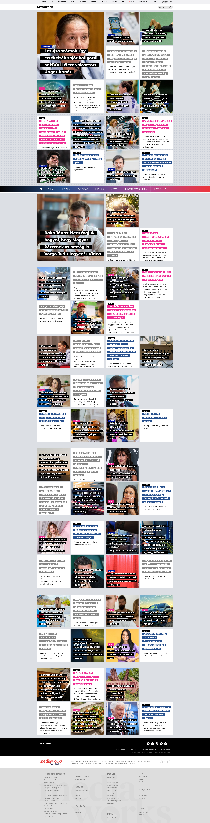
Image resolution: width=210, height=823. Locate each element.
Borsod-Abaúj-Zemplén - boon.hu (55, 785)
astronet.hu (111, 777)
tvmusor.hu (111, 806)
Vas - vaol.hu (79, 774)
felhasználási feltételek (137, 749)
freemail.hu (143, 793)
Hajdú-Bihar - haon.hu (51, 798)
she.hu (141, 782)
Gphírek (114, 2)
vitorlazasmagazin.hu (114, 801)
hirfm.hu (142, 815)
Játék (155, 2)
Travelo (104, 2)
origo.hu (78, 798)
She (123, 2)
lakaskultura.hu (112, 782)
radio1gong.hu (144, 812)
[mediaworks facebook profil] (162, 762)
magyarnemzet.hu (81, 790)
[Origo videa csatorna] (161, 743)
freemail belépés (165, 7)
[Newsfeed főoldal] (45, 743)
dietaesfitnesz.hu (113, 798)
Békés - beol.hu (49, 782)
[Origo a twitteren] (152, 743)
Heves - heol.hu (49, 801)
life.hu (141, 779)
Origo (44, 2)
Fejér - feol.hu (48, 793)
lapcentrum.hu (144, 801)
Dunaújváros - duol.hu (51, 790)
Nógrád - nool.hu (49, 808)
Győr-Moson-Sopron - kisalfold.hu (55, 795)
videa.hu (142, 798)
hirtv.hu (77, 795)
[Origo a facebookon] (148, 743)
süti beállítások (149, 749)
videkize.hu (111, 803)
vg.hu (77, 809)
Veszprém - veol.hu (82, 776)
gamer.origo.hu (112, 785)
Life (52, 2)
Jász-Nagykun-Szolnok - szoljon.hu (56, 803)
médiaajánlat (166, 749)
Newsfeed (83, 2)
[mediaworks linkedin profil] (168, 762)
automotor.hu (111, 780)
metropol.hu (143, 776)
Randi (132, 2)
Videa (73, 2)
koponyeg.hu (143, 795)
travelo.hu (110, 795)
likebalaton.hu (112, 788)
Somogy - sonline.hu (51, 811)
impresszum (158, 749)
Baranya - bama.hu (50, 780)
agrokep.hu (79, 812)
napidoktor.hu (112, 790)
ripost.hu (142, 774)
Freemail (93, 2)
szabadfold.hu (80, 793)
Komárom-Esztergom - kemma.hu (55, 806)
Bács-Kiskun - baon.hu (51, 777)
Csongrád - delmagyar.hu (52, 788)
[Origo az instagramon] (157, 743)
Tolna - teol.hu (49, 816)
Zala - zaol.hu (80, 779)
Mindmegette (62, 2)
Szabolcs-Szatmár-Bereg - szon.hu (56, 814)
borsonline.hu (112, 817)
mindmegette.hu (112, 793)
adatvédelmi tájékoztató (121, 749)
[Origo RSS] (165, 743)
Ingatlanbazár (143, 2)
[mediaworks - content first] (51, 762)
